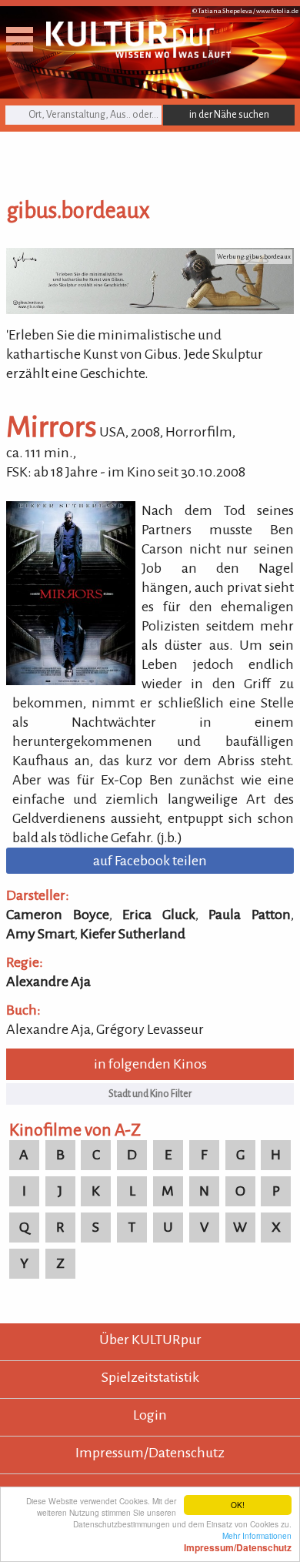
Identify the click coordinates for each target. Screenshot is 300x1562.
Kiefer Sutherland (132, 934)
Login (150, 1415)
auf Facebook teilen (150, 860)
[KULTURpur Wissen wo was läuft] (138, 53)
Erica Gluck (158, 914)
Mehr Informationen (238, 1541)
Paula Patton (249, 914)
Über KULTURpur (150, 1339)
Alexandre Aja (48, 981)
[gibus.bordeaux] (150, 309)
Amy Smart (40, 934)
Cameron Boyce (57, 914)
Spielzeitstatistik (150, 1377)
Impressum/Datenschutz (150, 1452)
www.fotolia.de (277, 11)
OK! (238, 1504)
